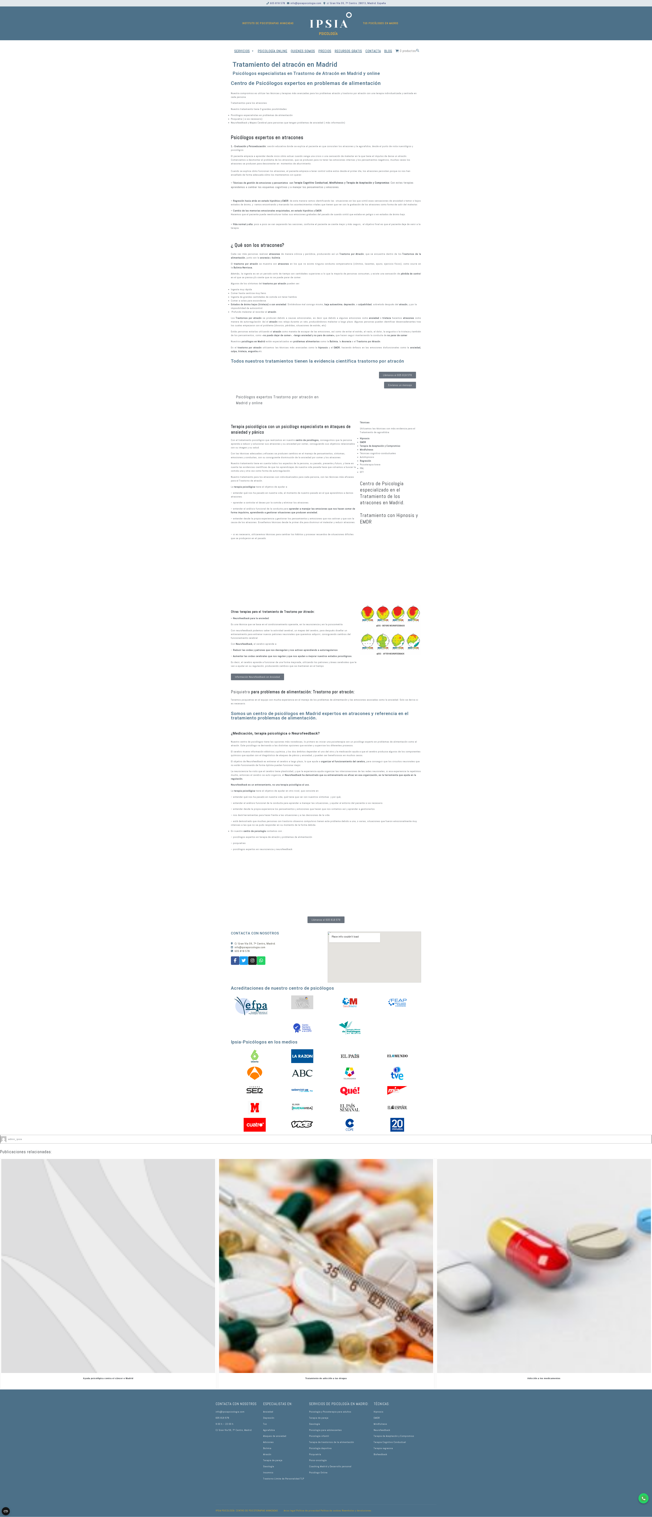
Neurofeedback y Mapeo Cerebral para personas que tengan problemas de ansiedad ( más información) (288, 122)
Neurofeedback (382, 1430)
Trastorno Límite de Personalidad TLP (283, 1478)
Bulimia (267, 1448)
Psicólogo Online (318, 1472)
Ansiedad (268, 1411)
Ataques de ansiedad (274, 1436)
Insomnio (268, 1472)
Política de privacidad (308, 1510)
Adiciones (268, 1442)
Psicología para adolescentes (325, 1430)
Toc (265, 1424)
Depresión (268, 1417)
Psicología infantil (319, 1436)
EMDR (377, 1417)
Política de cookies (331, 1510)
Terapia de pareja (272, 1460)
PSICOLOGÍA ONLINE (272, 51)
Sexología (268, 1466)
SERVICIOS (242, 51)
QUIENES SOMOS (303, 51)
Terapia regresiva (383, 1448)
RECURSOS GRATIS (348, 51)
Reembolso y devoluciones (356, 1510)
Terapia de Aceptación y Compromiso (394, 1436)
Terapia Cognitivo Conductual (390, 1442)
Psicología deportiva (320, 1448)
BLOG (388, 51)
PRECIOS (324, 51)
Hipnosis (378, 1411)
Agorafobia (269, 1430)
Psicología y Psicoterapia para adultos (330, 1411)
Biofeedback (380, 1454)
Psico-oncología (318, 1460)
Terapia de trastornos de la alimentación (331, 1442)
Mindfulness (380, 1424)
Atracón (267, 1454)
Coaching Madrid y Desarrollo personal (330, 1466)
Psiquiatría (315, 1454)
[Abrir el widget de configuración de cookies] (6, 1511)
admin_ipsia (15, 1139)
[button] (417, 51)
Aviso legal (290, 1510)
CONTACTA (373, 51)
